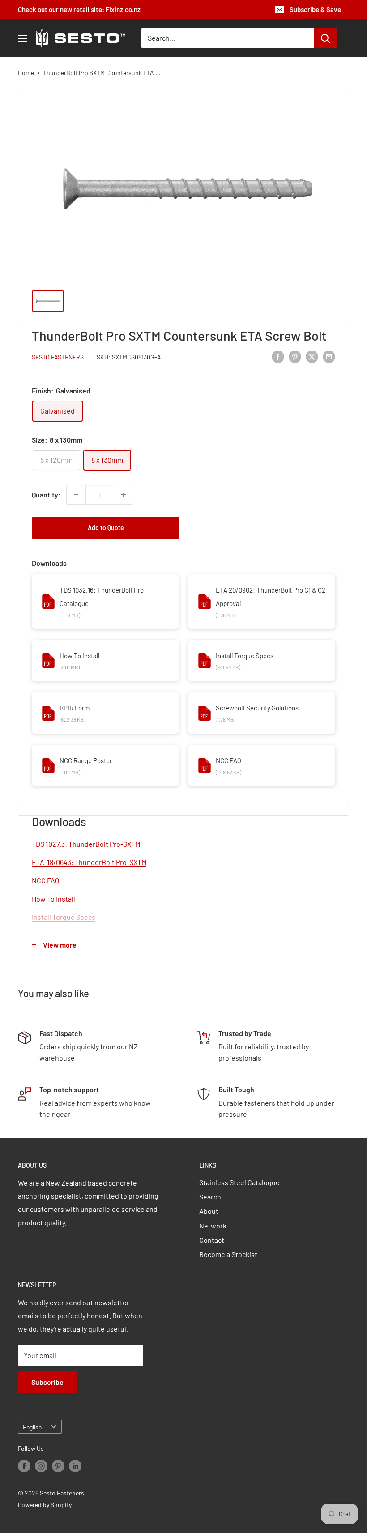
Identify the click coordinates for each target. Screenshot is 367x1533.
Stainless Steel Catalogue (239, 1182)
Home (26, 72)
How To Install (79, 656)
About (208, 1211)
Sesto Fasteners (58, 357)
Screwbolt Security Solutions (257, 708)
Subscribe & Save (315, 9)
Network (212, 1225)
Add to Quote (106, 527)
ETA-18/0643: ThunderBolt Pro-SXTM (89, 862)
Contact (211, 1240)
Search (210, 1196)
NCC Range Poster (86, 760)
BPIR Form (75, 708)
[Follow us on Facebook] (24, 1466)
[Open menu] (22, 38)
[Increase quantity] (123, 494)
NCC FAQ (228, 760)
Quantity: (46, 494)
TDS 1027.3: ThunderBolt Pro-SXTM (86, 844)
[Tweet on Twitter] (312, 356)
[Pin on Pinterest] (295, 356)
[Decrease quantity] (76, 494)
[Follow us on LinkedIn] (75, 1466)
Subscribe (47, 1382)
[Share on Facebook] (278, 356)
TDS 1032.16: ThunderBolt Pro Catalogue (102, 596)
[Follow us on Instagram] (41, 1466)
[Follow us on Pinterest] (58, 1466)
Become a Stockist (228, 1254)
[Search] (325, 38)
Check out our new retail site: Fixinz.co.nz (79, 9)
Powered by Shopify (45, 1504)
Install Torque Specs (244, 656)
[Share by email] (329, 356)
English (32, 1427)
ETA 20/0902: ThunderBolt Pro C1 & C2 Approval (270, 596)
